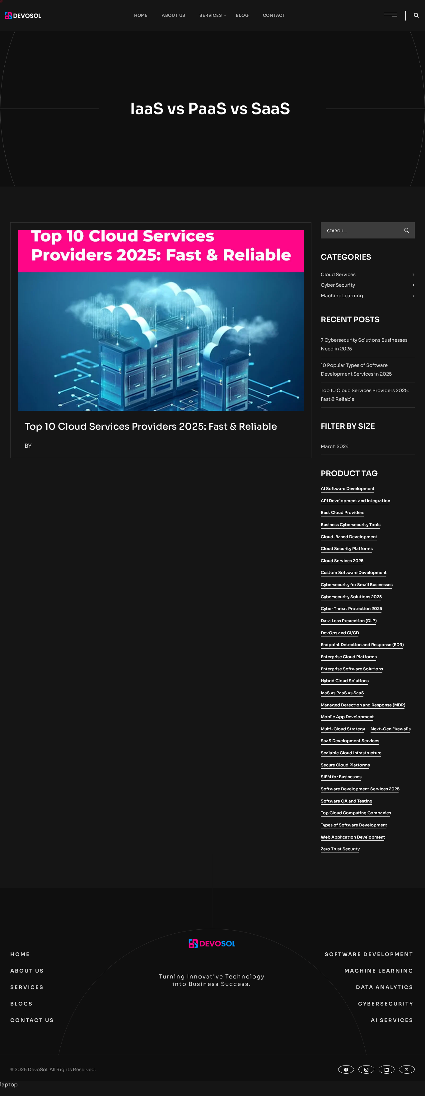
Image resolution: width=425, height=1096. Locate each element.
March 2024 (335, 446)
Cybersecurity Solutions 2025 (351, 596)
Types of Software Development (354, 825)
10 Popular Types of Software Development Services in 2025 (356, 369)
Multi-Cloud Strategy (343, 729)
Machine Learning (342, 295)
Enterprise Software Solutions (352, 669)
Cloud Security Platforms (347, 548)
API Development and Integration (355, 500)
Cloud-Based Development (349, 536)
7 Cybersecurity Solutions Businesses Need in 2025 (364, 344)
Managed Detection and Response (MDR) (363, 705)
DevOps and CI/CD (340, 633)
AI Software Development (348, 488)
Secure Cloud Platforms (345, 765)
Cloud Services (338, 274)
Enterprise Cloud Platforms (349, 656)
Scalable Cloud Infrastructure (351, 753)
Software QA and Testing (346, 801)
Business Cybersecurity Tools (351, 524)
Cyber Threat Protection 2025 (351, 608)
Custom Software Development (354, 572)
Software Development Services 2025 (360, 789)
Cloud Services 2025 (342, 560)
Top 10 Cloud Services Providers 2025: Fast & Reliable (151, 426)
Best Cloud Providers (342, 512)
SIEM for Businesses (341, 776)
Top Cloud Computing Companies (356, 813)
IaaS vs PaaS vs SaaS (342, 693)
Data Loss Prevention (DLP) (349, 620)
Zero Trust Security (340, 849)
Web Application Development (353, 837)
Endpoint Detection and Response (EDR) (362, 644)
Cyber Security (338, 285)
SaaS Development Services (350, 740)
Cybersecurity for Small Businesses (357, 584)
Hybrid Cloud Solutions (345, 680)
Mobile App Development (347, 716)
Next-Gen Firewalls (391, 729)
